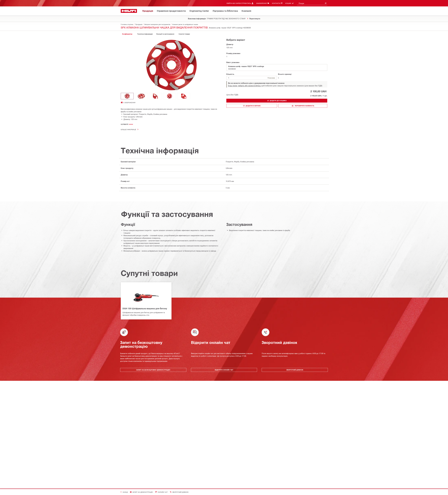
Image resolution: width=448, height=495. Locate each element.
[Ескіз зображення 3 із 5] (155, 96)
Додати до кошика (278, 100)
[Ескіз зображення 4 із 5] (169, 96)
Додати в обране (253, 106)
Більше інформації (128, 129)
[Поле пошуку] (326, 3)
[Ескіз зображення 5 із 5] (183, 96)
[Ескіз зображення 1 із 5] (127, 96)
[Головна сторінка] (129, 11)
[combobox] (312, 3)
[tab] (127, 34)
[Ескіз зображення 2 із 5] (141, 96)
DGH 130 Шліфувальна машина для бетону (144, 308)
